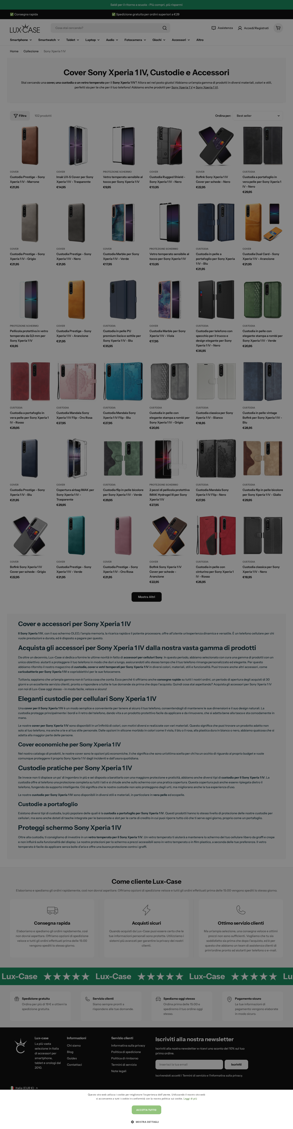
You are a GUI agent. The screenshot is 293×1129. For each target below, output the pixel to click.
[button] (146, 1121)
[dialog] (146, 1109)
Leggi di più (190, 1098)
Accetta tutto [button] (146, 1110)
